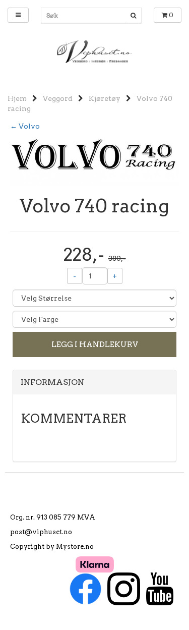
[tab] (94, 382)
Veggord (58, 98)
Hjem (17, 98)
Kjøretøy (104, 98)
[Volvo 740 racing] (94, 161)
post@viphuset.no (41, 532)
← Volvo (25, 126)
